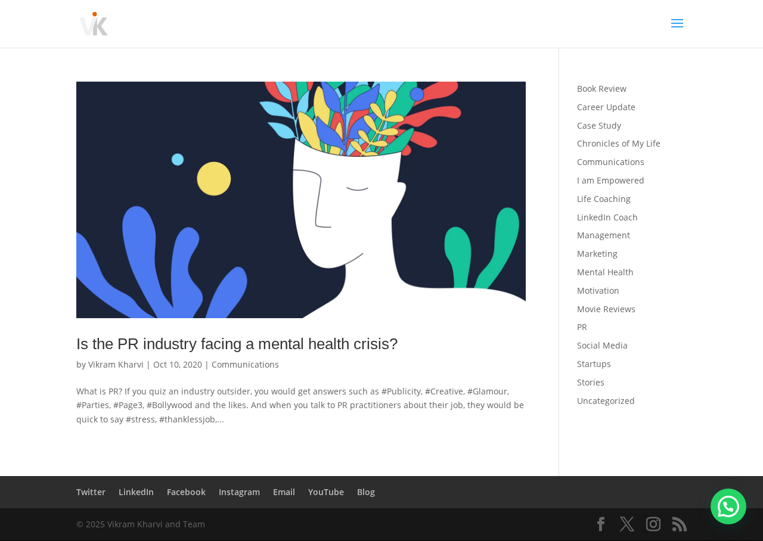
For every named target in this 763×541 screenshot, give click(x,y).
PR (582, 326)
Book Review (601, 88)
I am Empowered (610, 180)
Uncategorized (606, 400)
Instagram (239, 492)
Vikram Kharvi (116, 364)
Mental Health (605, 272)
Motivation (598, 290)
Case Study (599, 125)
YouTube (326, 492)
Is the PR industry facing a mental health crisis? (237, 344)
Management (603, 235)
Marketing (597, 253)
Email (284, 492)
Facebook (186, 492)
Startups (594, 363)
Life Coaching (604, 198)
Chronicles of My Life (618, 143)
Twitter (91, 492)
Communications (245, 364)
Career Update (606, 107)
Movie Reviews (606, 309)
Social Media (602, 345)
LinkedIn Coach (607, 217)
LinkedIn (136, 492)
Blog (366, 492)
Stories (590, 382)
